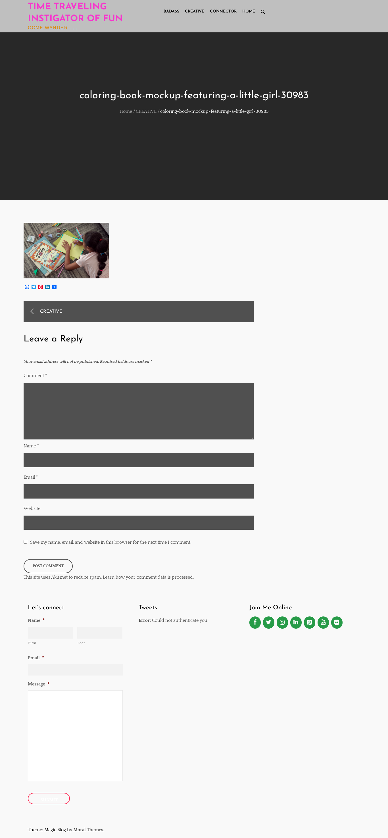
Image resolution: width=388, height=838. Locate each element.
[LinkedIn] (296, 622)
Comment (35, 375)
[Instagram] (282, 622)
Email (31, 477)
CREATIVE (194, 11)
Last (81, 643)
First (32, 643)
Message (38, 684)
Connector (223, 11)
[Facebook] (255, 622)
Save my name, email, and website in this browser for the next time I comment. (110, 542)
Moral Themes (88, 829)
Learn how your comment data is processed (148, 577)
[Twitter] (268, 622)
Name (31, 446)
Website (32, 508)
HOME (248, 11)
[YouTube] (323, 622)
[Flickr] (337, 622)
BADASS (171, 11)
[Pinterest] (309, 622)
